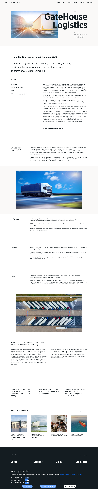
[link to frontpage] (15, 455)
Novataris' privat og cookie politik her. (71, 474)
